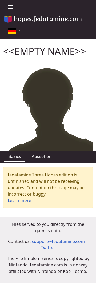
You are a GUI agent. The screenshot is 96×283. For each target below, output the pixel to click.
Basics (15, 156)
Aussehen (41, 156)
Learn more (19, 200)
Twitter (48, 248)
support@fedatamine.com (58, 241)
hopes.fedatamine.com (48, 19)
